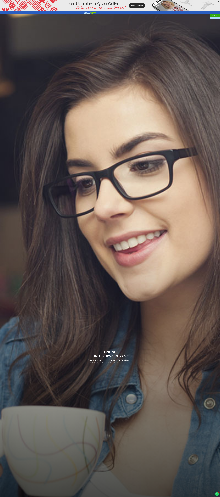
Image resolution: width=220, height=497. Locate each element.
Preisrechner (215, 17)
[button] (217, 494)
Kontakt (133, 12)
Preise (128, 12)
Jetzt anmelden (215, 15)
